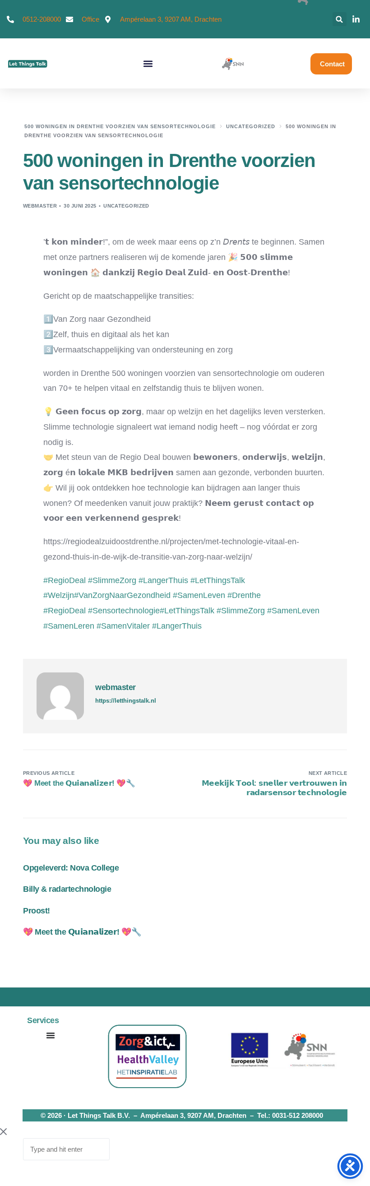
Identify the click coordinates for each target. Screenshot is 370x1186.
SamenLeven (199, 595)
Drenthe (244, 595)
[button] (340, 19)
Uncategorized (126, 205)
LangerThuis (163, 580)
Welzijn (58, 595)
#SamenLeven (293, 610)
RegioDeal (64, 580)
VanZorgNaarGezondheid (122, 595)
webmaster (40, 205)
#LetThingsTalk (187, 610)
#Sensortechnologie (124, 610)
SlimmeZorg (112, 580)
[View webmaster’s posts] (60, 696)
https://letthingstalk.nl (125, 700)
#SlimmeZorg (241, 610)
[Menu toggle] (50, 1035)
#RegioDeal (65, 610)
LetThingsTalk (217, 580)
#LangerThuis (177, 625)
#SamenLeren (68, 625)
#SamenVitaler (123, 625)
